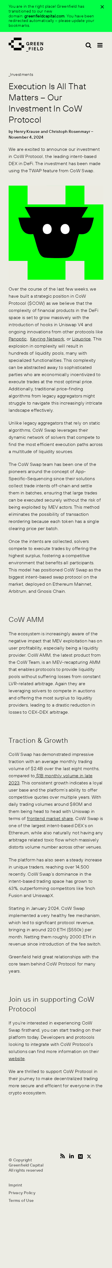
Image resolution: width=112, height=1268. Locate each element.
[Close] (102, 6)
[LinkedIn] (71, 1156)
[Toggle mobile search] (88, 45)
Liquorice (81, 339)
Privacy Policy (22, 1192)
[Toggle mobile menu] (100, 45)
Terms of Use (21, 1200)
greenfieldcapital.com (44, 16)
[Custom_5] (89, 1155)
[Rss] (62, 1156)
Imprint (15, 1185)
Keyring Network (47, 339)
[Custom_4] (80, 1155)
